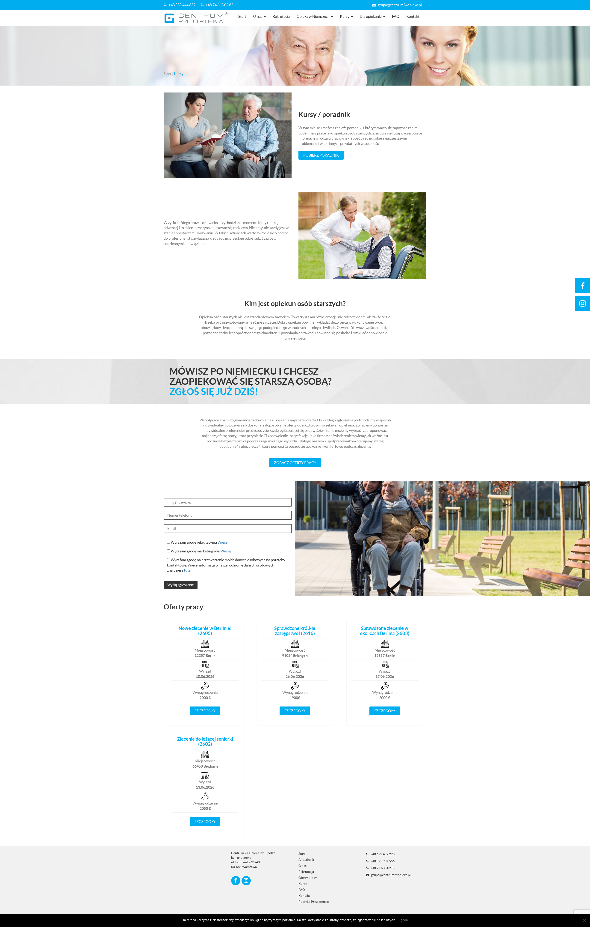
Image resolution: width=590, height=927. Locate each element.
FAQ (395, 16)
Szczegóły (205, 711)
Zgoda (403, 920)
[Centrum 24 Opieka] (198, 18)
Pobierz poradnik (321, 155)
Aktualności (307, 859)
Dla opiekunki (371, 16)
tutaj (188, 570)
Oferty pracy (307, 877)
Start (242, 16)
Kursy (344, 16)
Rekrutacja (281, 16)
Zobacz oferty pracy (295, 463)
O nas (257, 16)
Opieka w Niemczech (313, 16)
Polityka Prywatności (313, 901)
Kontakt (412, 16)
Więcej (223, 542)
